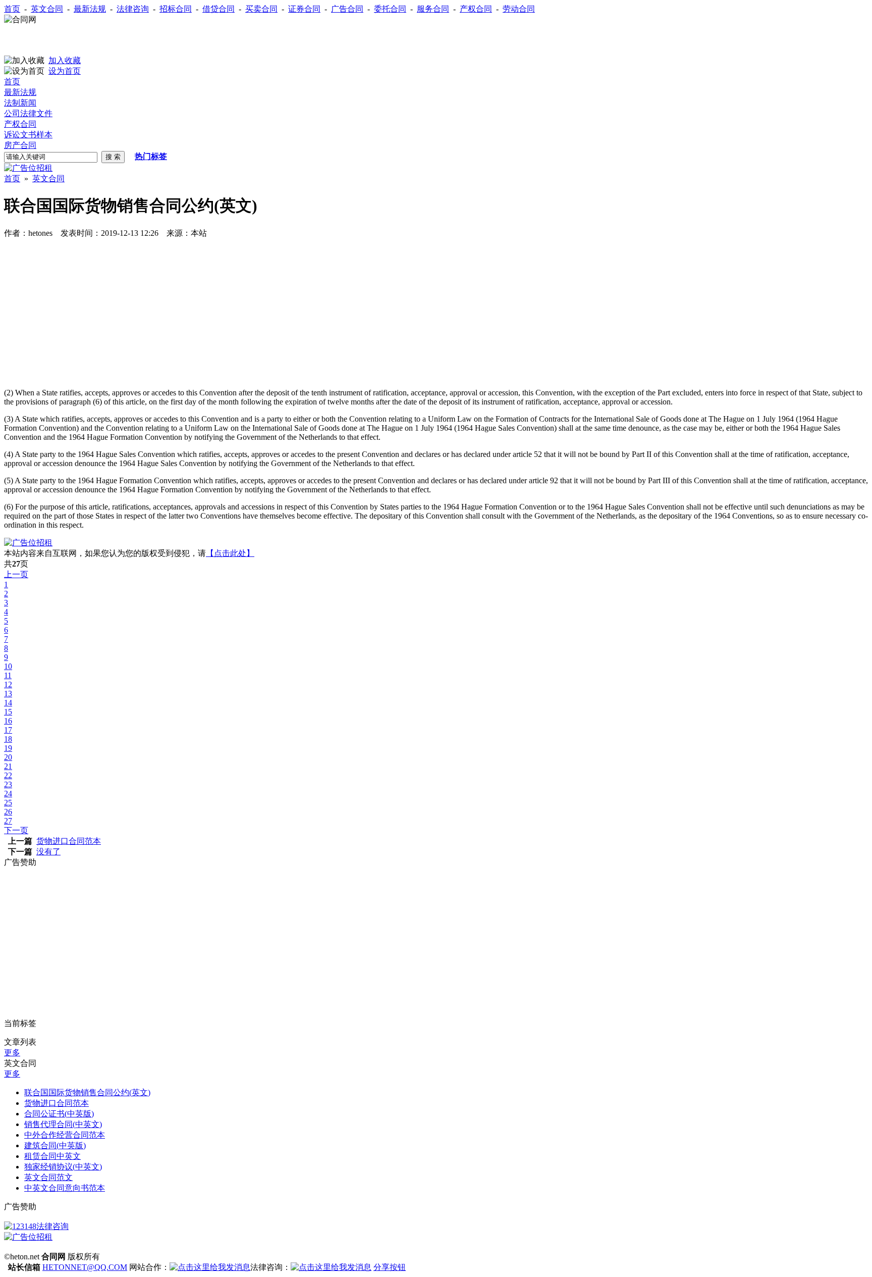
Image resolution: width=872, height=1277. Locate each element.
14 (8, 702)
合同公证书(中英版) (59, 1113)
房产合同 (20, 145)
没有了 (48, 851)
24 (8, 793)
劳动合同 (519, 9)
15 (8, 711)
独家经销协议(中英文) (63, 1166)
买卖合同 (261, 9)
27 (8, 820)
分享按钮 (389, 1267)
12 (8, 684)
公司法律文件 (28, 113)
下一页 (16, 830)
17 (8, 730)
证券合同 (304, 9)
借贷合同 (218, 9)
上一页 (16, 574)
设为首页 (64, 71)
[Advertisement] (122, 40)
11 (8, 675)
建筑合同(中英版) (55, 1145)
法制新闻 (20, 102)
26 (8, 811)
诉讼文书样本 (28, 134)
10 (8, 666)
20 (8, 757)
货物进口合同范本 (68, 841)
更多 (12, 1052)
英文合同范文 (48, 1177)
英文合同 (47, 9)
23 (8, 784)
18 (8, 739)
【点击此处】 (230, 553)
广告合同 (347, 9)
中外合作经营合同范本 (64, 1135)
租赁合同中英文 (52, 1156)
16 (8, 721)
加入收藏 (64, 60)
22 (8, 775)
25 (8, 802)
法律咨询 (133, 9)
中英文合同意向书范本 (64, 1188)
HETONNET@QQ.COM (84, 1267)
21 (8, 766)
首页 (12, 9)
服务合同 (433, 9)
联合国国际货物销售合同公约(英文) (87, 1092)
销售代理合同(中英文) (63, 1124)
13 (8, 693)
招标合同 (175, 9)
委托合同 (390, 9)
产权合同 (476, 9)
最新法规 (90, 9)
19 (8, 748)
